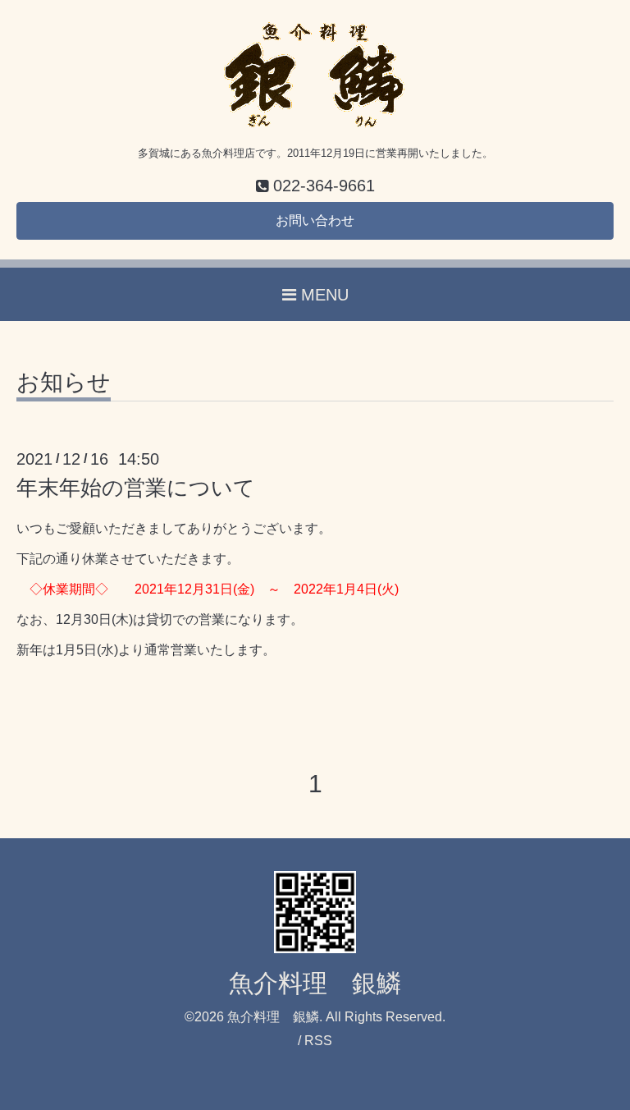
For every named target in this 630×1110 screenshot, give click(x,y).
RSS (318, 1041)
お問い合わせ (315, 220)
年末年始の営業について (135, 487)
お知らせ (63, 383)
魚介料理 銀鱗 (315, 983)
